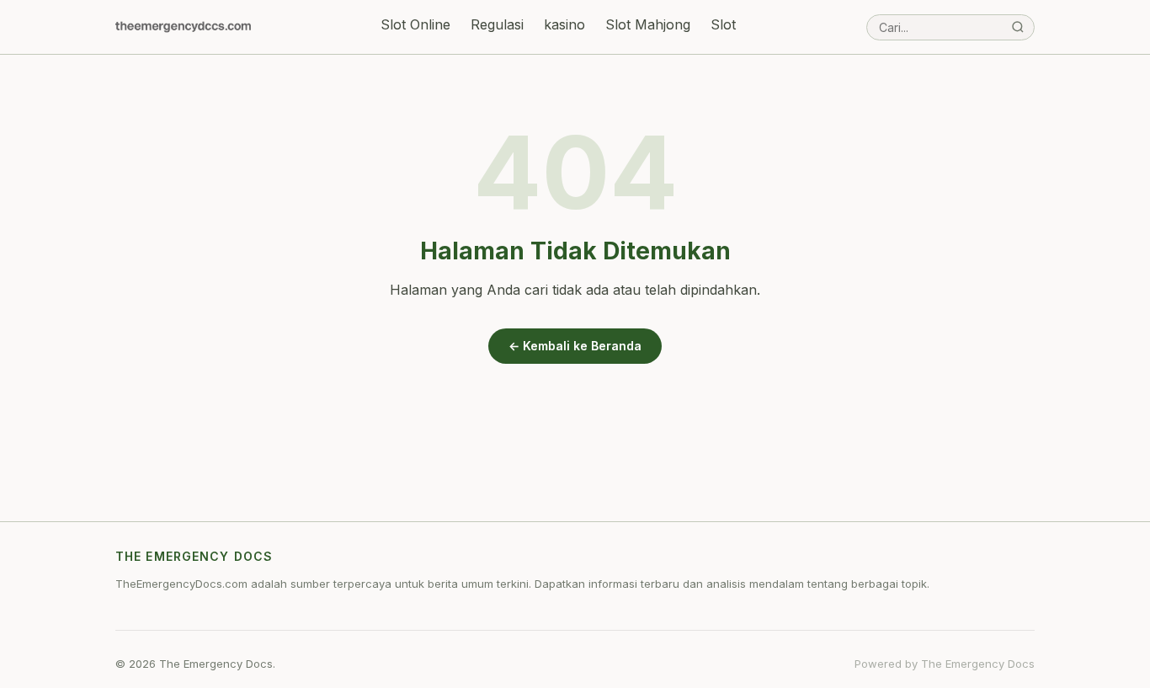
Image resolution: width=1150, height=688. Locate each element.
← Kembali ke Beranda (575, 346)
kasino (564, 24)
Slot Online (415, 24)
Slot (723, 24)
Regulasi (497, 24)
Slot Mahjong (647, 24)
